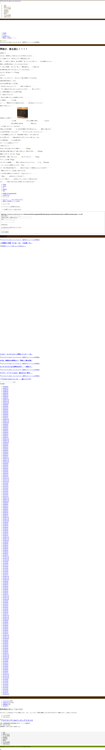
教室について (7, 7)
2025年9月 (5, 404)
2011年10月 (6, 678)
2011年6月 (5, 684)
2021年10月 (6, 481)
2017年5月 (5, 568)
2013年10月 (6, 638)
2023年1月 (5, 457)
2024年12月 (6, 419)
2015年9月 (5, 601)
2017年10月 (6, 560)
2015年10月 (6, 599)
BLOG (5, 13)
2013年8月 (5, 642)
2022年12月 (6, 458)
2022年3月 (5, 473)
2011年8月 (5, 681)
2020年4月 (5, 511)
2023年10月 (6, 442)
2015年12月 (6, 596)
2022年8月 (5, 465)
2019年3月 (5, 532)
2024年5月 (5, 431)
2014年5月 (5, 627)
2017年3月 (5, 571)
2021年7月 (5, 486)
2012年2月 (5, 671)
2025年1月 (5, 417)
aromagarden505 (11, 193)
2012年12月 (6, 655)
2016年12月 (6, 576)
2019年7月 (5, 525)
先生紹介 (6, 10)
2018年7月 (5, 545)
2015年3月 (5, 610)
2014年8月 (5, 622)
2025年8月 (5, 406)
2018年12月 (6, 537)
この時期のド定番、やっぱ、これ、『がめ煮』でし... (16, 243)
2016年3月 (5, 591)
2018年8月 (5, 543)
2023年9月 (5, 444)
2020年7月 (5, 506)
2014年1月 (5, 633)
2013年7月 (5, 643)
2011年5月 (5, 686)
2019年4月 (5, 530)
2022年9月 (5, 463)
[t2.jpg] (17, 72)
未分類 (4, 706)
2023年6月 (5, 449)
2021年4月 (5, 491)
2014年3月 (5, 630)
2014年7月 (5, 624)
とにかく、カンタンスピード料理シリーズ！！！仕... (16, 354)
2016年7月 (5, 584)
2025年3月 (5, 414)
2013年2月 (5, 651)
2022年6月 (5, 468)
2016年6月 (5, 586)
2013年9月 (5, 640)
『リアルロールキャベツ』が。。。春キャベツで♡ (15, 379)
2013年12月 (6, 635)
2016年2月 (5, 592)
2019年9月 (5, 522)
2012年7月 (5, 663)
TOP (5, 5)
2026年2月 (5, 396)
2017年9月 (5, 561)
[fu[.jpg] (40, 151)
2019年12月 (6, 517)
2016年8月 (5, 583)
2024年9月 (5, 424)
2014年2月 (5, 632)
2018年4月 (5, 550)
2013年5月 (5, 646)
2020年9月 (5, 503)
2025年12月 (6, 399)
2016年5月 (5, 588)
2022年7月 (5, 467)
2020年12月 (6, 498)
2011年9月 (5, 679)
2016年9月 (5, 581)
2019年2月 (5, 534)
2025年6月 (5, 409)
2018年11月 (6, 538)
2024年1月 (5, 437)
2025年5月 (5, 411)
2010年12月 (6, 694)
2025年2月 (5, 416)
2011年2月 (5, 691)
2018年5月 (5, 548)
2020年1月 (5, 516)
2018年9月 (5, 542)
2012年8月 (5, 661)
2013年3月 (5, 650)
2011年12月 (6, 674)
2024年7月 (5, 427)
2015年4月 (5, 609)
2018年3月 (5, 552)
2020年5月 (5, 509)
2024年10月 (6, 422)
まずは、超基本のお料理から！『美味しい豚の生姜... (16, 360)
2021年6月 (5, 488)
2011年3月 (5, 689)
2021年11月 (6, 480)
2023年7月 (5, 447)
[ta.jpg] (28, 148)
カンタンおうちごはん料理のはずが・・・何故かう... (16, 366)
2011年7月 (5, 682)
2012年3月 (5, 669)
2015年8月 (5, 602)
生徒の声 (6, 12)
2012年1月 (5, 673)
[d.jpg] (12, 159)
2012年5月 (5, 666)
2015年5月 (5, 607)
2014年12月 (6, 615)
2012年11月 (6, 656)
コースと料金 (7, 8)
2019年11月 (6, 519)
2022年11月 (6, 460)
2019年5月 (5, 529)
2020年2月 (5, 514)
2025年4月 (5, 413)
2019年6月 (5, 527)
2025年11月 (6, 401)
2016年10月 (6, 579)
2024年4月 (5, 432)
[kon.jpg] (22, 118)
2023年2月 (5, 455)
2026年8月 (5, 386)
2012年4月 (5, 668)
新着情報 (5, 704)
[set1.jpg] (46, 162)
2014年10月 (6, 619)
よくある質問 (7, 15)
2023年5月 (5, 450)
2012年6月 (5, 664)
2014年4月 (5, 628)
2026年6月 (5, 390)
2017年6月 (5, 566)
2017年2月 (5, 573)
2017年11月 (6, 558)
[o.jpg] (18, 154)
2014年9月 (5, 620)
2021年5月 (5, 489)
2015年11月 (6, 597)
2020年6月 (5, 507)
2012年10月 (6, 658)
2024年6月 (5, 429)
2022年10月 (6, 462)
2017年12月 (6, 556)
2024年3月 (5, 434)
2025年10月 (6, 403)
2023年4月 (5, 452)
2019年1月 (5, 535)
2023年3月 (5, 453)
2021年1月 (5, 496)
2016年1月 (5, 594)
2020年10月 (6, 501)
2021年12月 (6, 478)
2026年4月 (5, 393)
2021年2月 (5, 494)
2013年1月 (5, 653)
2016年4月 (5, 589)
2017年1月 (5, 574)
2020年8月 (5, 504)
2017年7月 (5, 565)
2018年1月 (5, 555)
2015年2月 (5, 612)
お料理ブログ (3, 45)
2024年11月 (6, 421)
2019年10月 (6, 521)
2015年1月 (5, 614)
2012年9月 (5, 660)
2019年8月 (5, 524)
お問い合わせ (7, 16)
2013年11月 (6, 637)
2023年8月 (5, 445)
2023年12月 (6, 439)
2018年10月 (6, 540)
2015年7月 (5, 604)
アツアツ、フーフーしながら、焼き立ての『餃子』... (16, 373)
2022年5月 (5, 470)
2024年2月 (5, 435)
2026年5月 (5, 391)
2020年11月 (6, 499)
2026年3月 (5, 395)
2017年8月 (5, 563)
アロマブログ (6, 701)
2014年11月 (6, 617)
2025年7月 (5, 408)
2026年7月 (5, 388)
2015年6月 (5, 606)
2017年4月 (5, 570)
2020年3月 (5, 512)
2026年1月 (5, 398)
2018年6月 (5, 547)
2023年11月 (6, 440)
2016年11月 (6, 578)
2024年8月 (5, 426)
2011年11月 (6, 676)
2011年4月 (5, 687)
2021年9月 (5, 483)
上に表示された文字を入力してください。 (12, 227)
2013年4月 (5, 648)
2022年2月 (5, 475)
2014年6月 (5, 625)
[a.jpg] (37, 157)
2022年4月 (5, 471)
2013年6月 (5, 645)
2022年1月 (5, 476)
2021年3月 (5, 493)
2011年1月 (5, 692)
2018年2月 (5, 553)
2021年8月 (5, 485)
